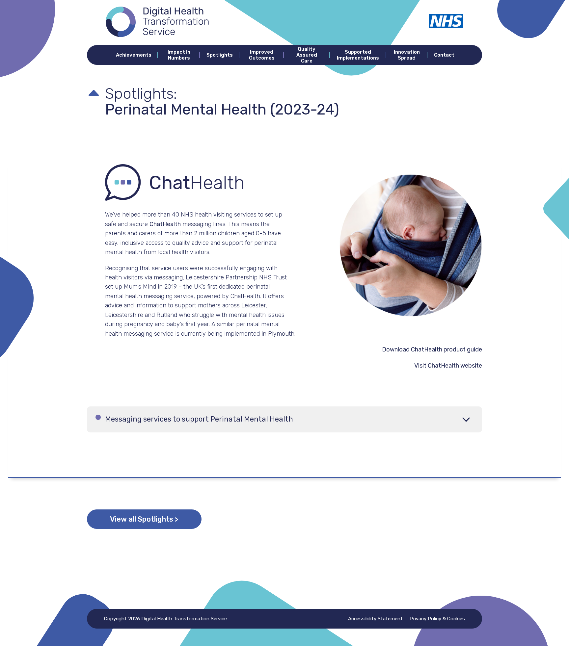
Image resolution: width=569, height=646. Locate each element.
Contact (444, 55)
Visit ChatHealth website (448, 365)
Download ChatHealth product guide (432, 349)
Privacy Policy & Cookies (437, 619)
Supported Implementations (358, 55)
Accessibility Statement (375, 619)
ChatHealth (165, 224)
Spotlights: (141, 93)
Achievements (133, 55)
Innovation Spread (407, 55)
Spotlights (219, 55)
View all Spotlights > (144, 519)
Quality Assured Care (306, 55)
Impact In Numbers (179, 55)
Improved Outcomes (262, 55)
